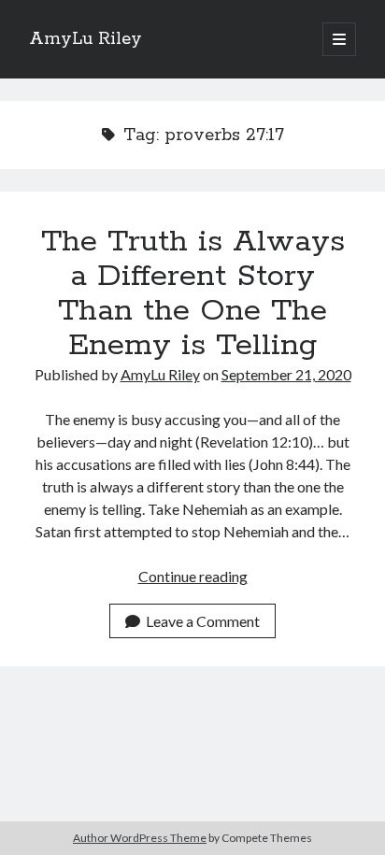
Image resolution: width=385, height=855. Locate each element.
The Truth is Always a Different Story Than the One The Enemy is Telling (193, 293)
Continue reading (193, 576)
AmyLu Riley (85, 39)
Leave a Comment (203, 621)
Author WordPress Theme (140, 838)
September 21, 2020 (286, 374)
